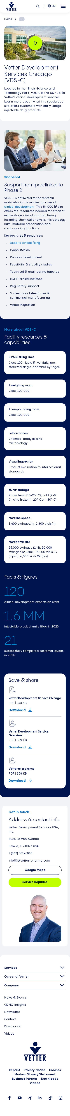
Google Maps (35, 870)
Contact (10, 1019)
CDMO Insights (15, 1004)
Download (18, 710)
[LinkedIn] (40, 1098)
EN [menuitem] (54, 6)
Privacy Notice (34, 1070)
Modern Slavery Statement (35, 1074)
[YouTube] (19, 1098)
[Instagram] (60, 1098)
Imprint (14, 1070)
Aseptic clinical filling (25, 243)
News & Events (15, 997)
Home (8, 19)
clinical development (19, 206)
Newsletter (12, 1012)
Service (35, 882)
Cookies (55, 1070)
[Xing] (30, 1098)
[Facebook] (9, 1098)
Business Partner (25, 1078)
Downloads (12, 1026)
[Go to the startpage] (11, 6)
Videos (9, 1033)
